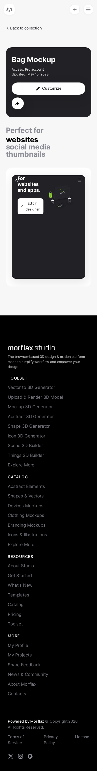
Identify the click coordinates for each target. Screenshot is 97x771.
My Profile (18, 645)
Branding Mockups (27, 525)
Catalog (16, 604)
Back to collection (26, 28)
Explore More (21, 464)
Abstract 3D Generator (31, 416)
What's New (20, 585)
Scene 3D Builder (25, 445)
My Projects (20, 654)
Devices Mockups (25, 505)
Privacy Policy (51, 739)
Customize (52, 88)
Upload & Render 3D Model (35, 397)
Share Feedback (24, 664)
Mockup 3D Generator (30, 406)
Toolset (15, 623)
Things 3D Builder (26, 455)
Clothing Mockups (26, 515)
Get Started (20, 575)
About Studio (21, 565)
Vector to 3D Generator (31, 387)
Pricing (14, 614)
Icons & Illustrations (27, 534)
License (82, 736)
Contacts (17, 693)
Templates (18, 595)
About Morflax (22, 684)
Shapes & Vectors (26, 495)
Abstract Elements (26, 486)
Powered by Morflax (26, 721)
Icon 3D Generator (26, 436)
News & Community (28, 674)
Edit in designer (33, 206)
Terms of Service (16, 739)
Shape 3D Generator (29, 426)
